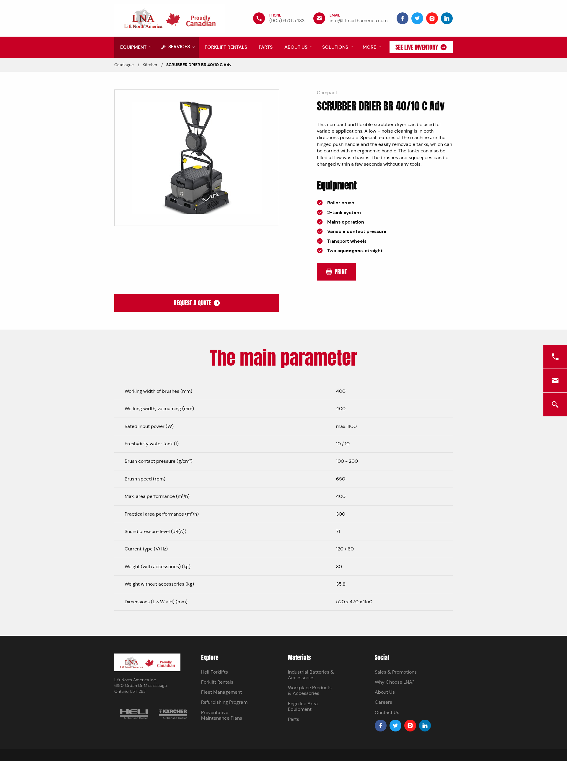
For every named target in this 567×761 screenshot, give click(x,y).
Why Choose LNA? (394, 682)
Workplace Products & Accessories (310, 690)
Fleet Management (221, 692)
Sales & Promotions (396, 672)
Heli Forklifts (214, 672)
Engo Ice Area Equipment (303, 706)
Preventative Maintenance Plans (221, 715)
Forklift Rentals (217, 682)
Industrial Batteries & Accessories (311, 674)
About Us (385, 692)
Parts (293, 719)
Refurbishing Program (224, 702)
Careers (383, 702)
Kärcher (150, 64)
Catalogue (124, 64)
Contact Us (387, 712)
